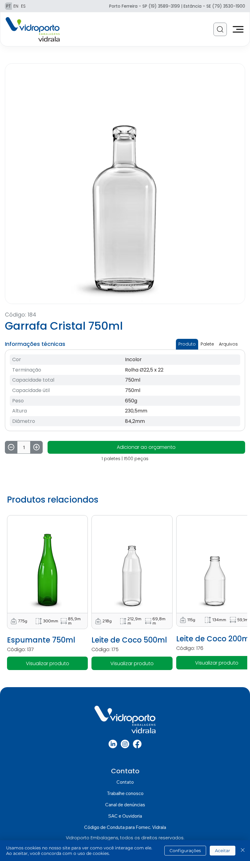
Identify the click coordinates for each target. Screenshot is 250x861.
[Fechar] (242, 850)
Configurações (185, 850)
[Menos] (11, 447)
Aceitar (222, 850)
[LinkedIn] (113, 744)
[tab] (187, 344)
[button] (220, 29)
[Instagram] (125, 744)
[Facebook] (137, 744)
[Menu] (238, 29)
